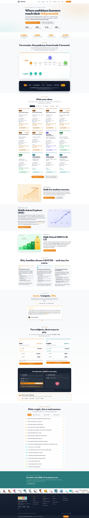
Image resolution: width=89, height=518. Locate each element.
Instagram (24, 506)
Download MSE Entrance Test (25, 227)
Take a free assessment (47, 22)
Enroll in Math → (31, 363)
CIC (50, 1)
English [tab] (57, 106)
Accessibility (69, 513)
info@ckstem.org (39, 222)
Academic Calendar (36, 502)
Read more (52, 314)
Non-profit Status (55, 502)
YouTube (28, 506)
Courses (34, 498)
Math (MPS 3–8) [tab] (38, 106)
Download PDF (60, 198)
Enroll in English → (58, 362)
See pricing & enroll (31, 483)
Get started (68, 1)
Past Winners (45, 503)
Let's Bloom (55, 1)
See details (66, 516)
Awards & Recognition (46, 501)
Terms (66, 513)
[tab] (41, 320)
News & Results (45, 505)
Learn (39, 1)
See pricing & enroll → (37, 176)
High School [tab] (52, 106)
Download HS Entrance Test (50, 250)
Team (62, 1)
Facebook (19, 506)
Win (47, 1)
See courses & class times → (33, 22)
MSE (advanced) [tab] (45, 106)
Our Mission (54, 498)
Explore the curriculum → (49, 197)
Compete (43, 1)
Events (59, 1)
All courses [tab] (32, 106)
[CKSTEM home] (24, 498)
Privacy (63, 513)
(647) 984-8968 (65, 500)
